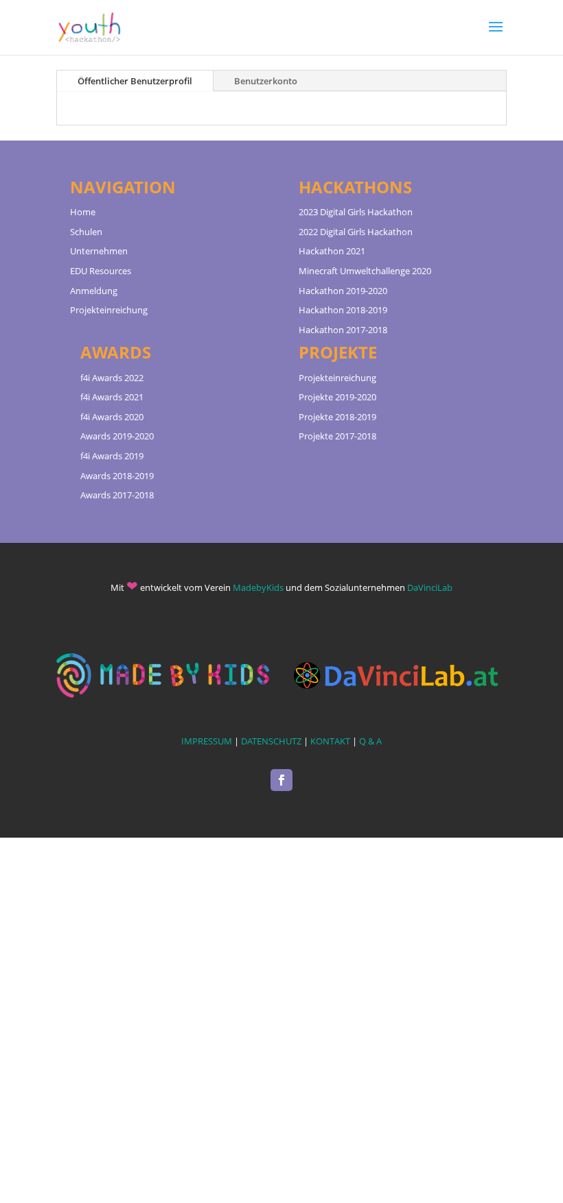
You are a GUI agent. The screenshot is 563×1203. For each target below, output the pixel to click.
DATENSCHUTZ (271, 741)
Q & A (370, 741)
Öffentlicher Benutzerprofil (135, 81)
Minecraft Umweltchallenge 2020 (365, 271)
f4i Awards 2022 (111, 378)
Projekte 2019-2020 (337, 397)
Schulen (86, 232)
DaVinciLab (429, 587)
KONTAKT (330, 741)
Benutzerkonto (265, 81)
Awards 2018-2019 (117, 476)
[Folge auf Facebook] (281, 780)
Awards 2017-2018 (117, 495)
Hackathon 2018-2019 (343, 310)
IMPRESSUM (206, 741)
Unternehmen (99, 251)
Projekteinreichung (109, 310)
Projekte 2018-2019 (337, 417)
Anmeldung (93, 290)
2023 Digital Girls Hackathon (356, 212)
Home (82, 212)
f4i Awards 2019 (111, 456)
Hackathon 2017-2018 (343, 330)
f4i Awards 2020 (111, 417)
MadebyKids (258, 587)
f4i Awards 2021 (111, 397)
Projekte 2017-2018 (337, 436)
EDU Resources (100, 271)
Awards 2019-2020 (117, 436)
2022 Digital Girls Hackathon (356, 232)
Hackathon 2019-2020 (343, 290)
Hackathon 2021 (332, 251)
